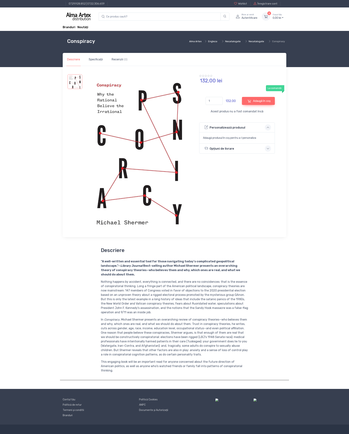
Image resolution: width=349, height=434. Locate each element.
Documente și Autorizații (153, 410)
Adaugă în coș (261, 101)
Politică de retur (72, 404)
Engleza (212, 41)
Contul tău (69, 399)
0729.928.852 (77, 3)
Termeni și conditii (73, 410)
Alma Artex (195, 41)
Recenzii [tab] (119, 59)
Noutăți (82, 27)
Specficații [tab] (96, 59)
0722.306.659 (96, 3)
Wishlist (242, 3)
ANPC (142, 404)
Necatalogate (233, 41)
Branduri (69, 27)
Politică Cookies (148, 399)
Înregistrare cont (267, 3)
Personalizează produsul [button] (227, 127)
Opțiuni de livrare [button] (222, 148)
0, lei (277, 16)
